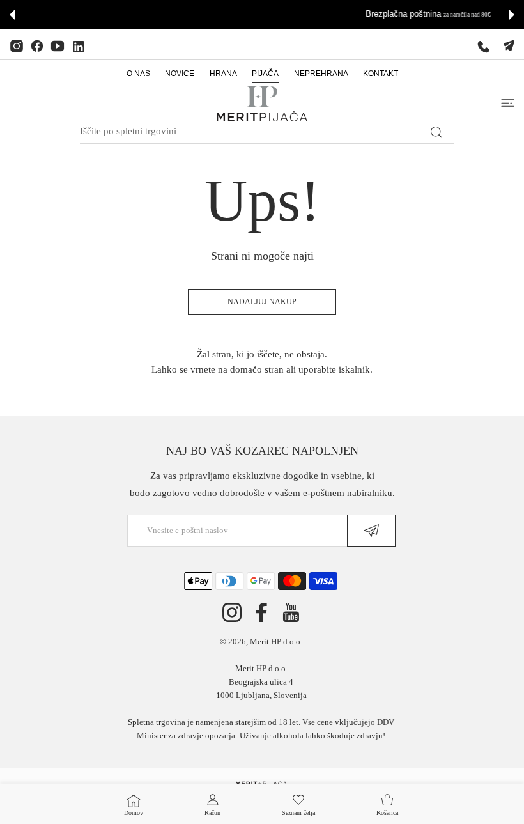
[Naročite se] (371, 531)
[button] (12, 15)
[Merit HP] (262, 103)
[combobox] (267, 132)
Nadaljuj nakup (262, 301)
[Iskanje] (436, 132)
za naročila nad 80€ (304, 15)
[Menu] (508, 103)
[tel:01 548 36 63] (484, 46)
